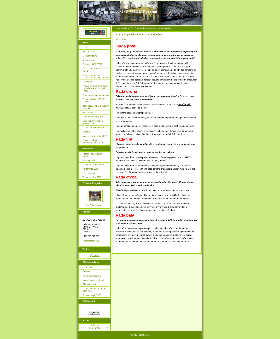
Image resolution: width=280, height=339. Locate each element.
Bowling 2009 (88, 160)
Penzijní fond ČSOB (91, 295)
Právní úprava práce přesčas (96, 95)
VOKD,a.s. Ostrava (91, 276)
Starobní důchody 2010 (93, 116)
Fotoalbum (87, 81)
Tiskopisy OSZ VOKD (92, 64)
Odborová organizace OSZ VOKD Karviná (119, 11)
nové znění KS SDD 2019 (94, 136)
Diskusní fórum (89, 56)
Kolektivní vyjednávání (93, 127)
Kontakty (86, 132)
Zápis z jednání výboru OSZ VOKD (95, 69)
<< (82, 328)
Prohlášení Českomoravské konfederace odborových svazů (95, 88)
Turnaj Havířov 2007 (91, 177)
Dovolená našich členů (93, 164)
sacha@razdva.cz (90, 241)
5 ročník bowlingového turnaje (92, 155)
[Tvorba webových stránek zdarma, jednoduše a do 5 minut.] (148, 335)
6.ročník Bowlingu (94, 205)
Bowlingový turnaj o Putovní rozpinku (95, 107)
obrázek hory (88, 112)
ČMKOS (86, 271)
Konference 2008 (90, 169)
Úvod (118, 28)
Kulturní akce (88, 60)
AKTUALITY (127, 28)
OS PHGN (87, 267)
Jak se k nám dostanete (93, 280)
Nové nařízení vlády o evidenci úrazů (92, 122)
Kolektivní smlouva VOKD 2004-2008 (94, 289)
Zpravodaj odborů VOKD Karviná (93, 100)
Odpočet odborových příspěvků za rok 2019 (92, 141)
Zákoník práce (89, 284)
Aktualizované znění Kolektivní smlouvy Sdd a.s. (95, 76)
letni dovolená (88, 173)
